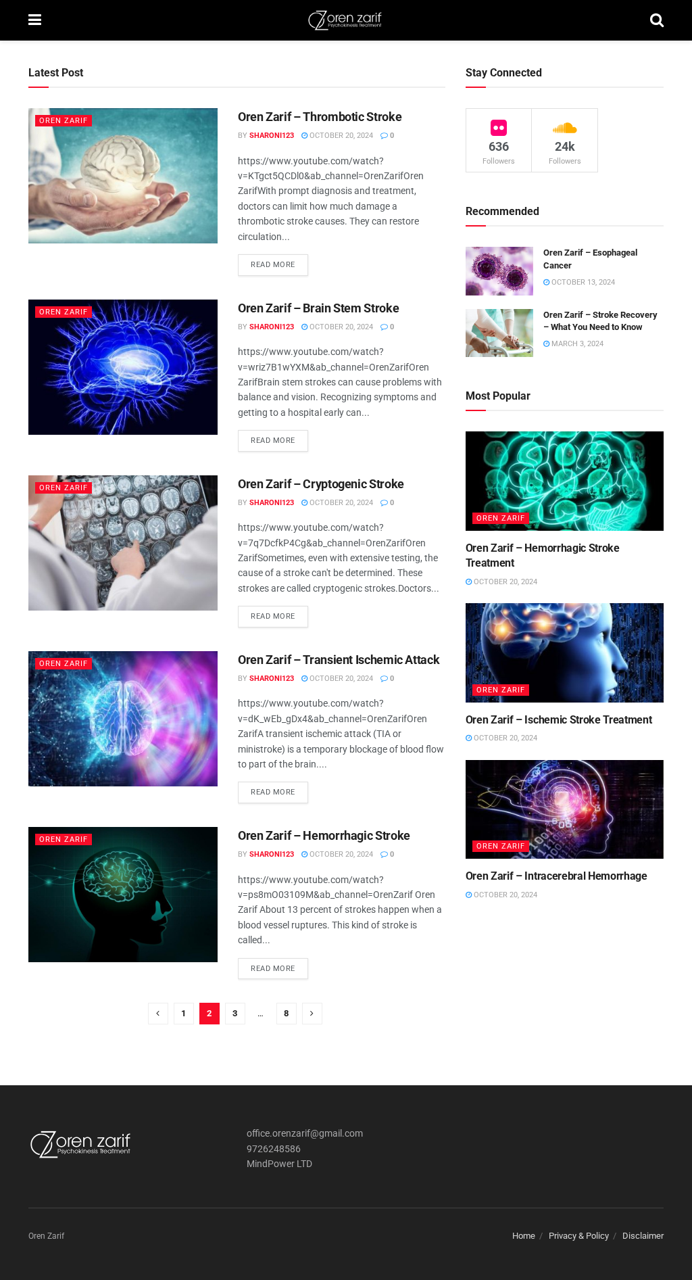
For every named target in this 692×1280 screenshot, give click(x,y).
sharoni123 (271, 135)
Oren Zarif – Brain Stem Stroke (318, 308)
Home (523, 1236)
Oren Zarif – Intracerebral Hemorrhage (556, 876)
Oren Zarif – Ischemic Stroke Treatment (559, 719)
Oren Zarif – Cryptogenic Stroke (321, 484)
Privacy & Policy (579, 1236)
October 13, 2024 (582, 282)
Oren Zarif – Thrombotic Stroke (319, 117)
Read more (273, 264)
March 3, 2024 (576, 343)
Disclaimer (643, 1236)
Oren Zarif (63, 120)
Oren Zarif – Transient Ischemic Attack (338, 660)
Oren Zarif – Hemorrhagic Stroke (324, 835)
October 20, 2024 (340, 135)
